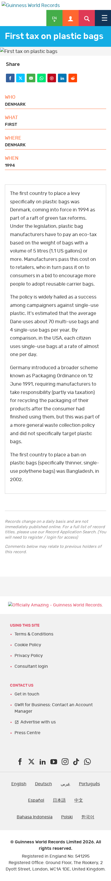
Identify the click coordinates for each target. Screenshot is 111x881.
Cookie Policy (28, 645)
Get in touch (27, 694)
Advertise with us (38, 722)
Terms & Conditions (34, 634)
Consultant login (31, 666)
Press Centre (27, 733)
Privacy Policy (29, 655)
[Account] (71, 18)
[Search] (87, 18)
